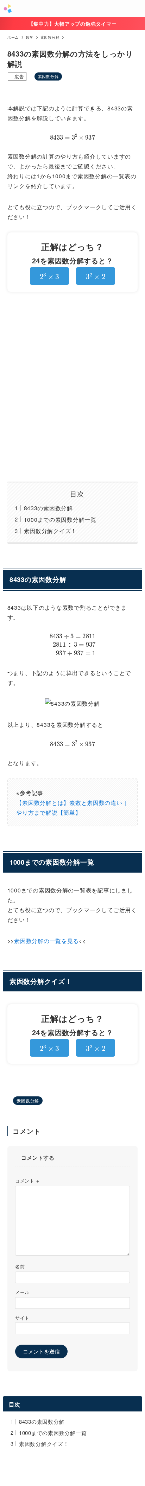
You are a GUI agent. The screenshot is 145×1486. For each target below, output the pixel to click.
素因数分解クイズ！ (50, 530)
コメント (27, 1180)
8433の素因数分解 (48, 508)
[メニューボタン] (136, 8)
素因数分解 (48, 76)
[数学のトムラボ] (7, 8)
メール (22, 1292)
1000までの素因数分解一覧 (60, 519)
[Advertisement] (72, 386)
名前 (20, 1266)
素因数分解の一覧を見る (46, 940)
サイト (22, 1317)
